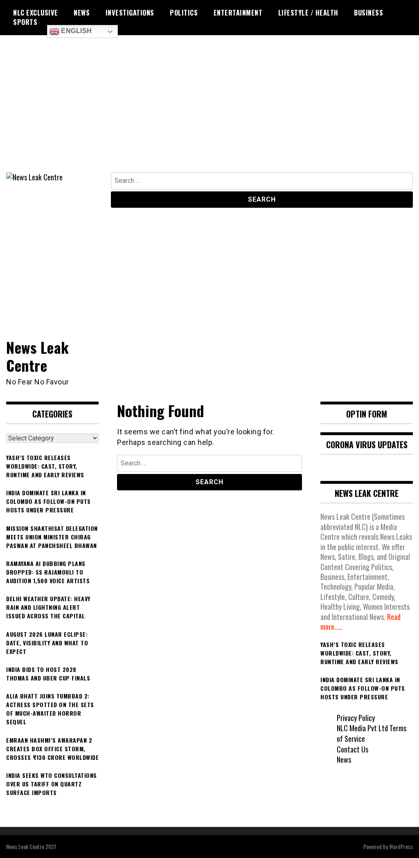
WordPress (401, 846)
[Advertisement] (209, 111)
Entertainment (238, 13)
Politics (184, 13)
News (82, 13)
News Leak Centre (37, 355)
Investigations (130, 13)
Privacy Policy (356, 717)
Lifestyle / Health (308, 13)
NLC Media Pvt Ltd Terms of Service (371, 733)
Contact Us (352, 749)
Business (368, 13)
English (75, 30)
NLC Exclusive (35, 13)
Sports (25, 22)
